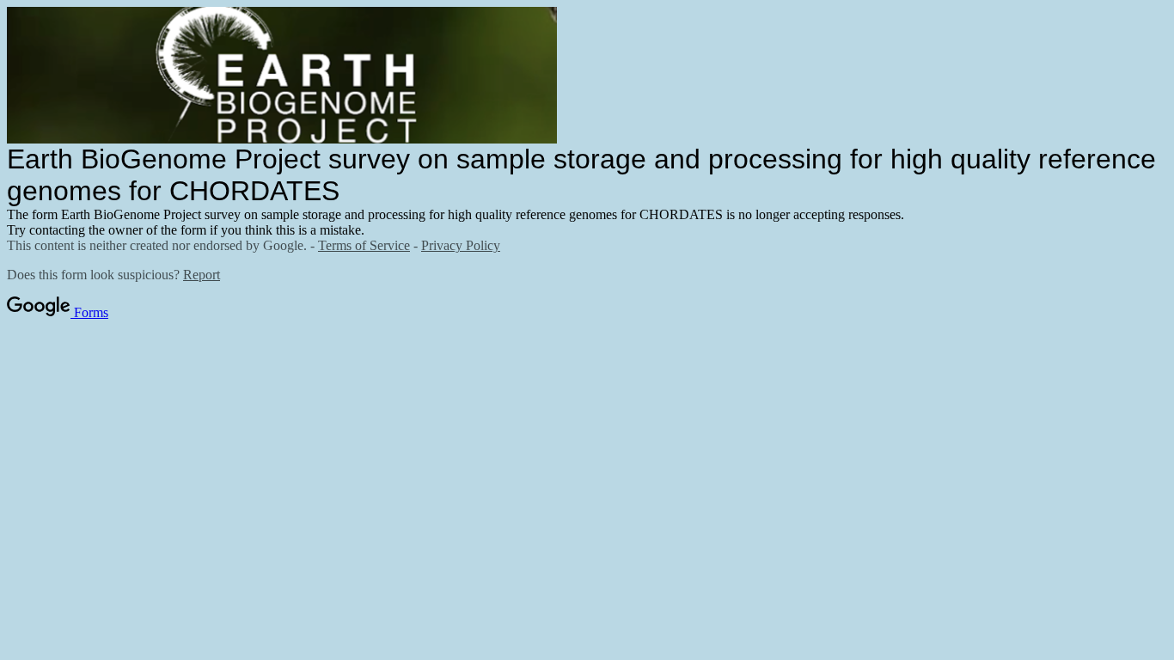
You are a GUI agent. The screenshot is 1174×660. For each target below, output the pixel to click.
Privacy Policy (460, 245)
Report (201, 274)
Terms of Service (364, 245)
